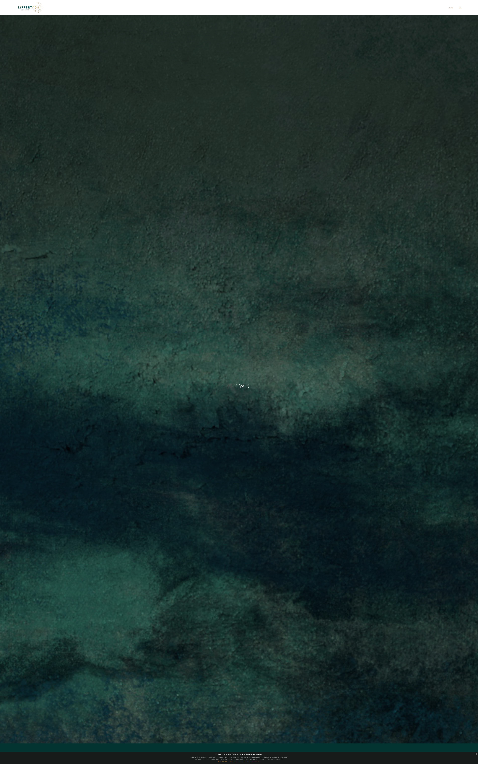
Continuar (222, 762)
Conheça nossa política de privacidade (245, 762)
